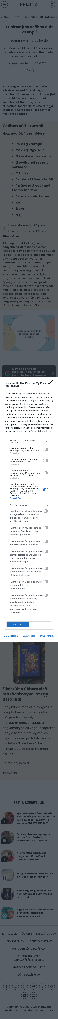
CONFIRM (18, 624)
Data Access (29, 635)
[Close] (52, 383)
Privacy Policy (47, 635)
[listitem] (29, 441)
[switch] (45, 449)
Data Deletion (11, 635)
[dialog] (29, 509)
